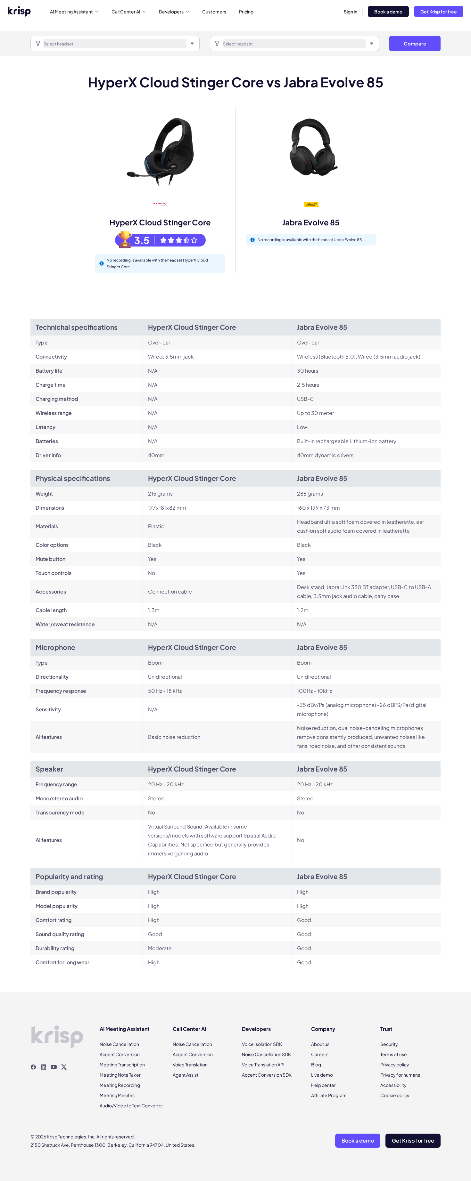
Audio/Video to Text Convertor (131, 1105)
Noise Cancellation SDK (266, 1054)
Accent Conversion (120, 1054)
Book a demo (388, 11)
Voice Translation (190, 1064)
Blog (316, 1064)
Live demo (322, 1075)
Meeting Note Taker (120, 1075)
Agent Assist (185, 1075)
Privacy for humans (400, 1075)
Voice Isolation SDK (262, 1044)
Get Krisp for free (438, 11)
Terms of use (393, 1054)
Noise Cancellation (119, 1044)
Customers (214, 11)
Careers (319, 1054)
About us (320, 1044)
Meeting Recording (120, 1085)
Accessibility (393, 1085)
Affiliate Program (329, 1095)
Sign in (350, 11)
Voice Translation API (263, 1064)
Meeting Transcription (122, 1064)
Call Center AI (126, 11)
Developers (171, 11)
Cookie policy (394, 1095)
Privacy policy (394, 1064)
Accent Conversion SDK (267, 1075)
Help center (323, 1085)
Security (389, 1044)
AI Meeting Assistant (71, 11)
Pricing (246, 11)
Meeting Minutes (117, 1095)
